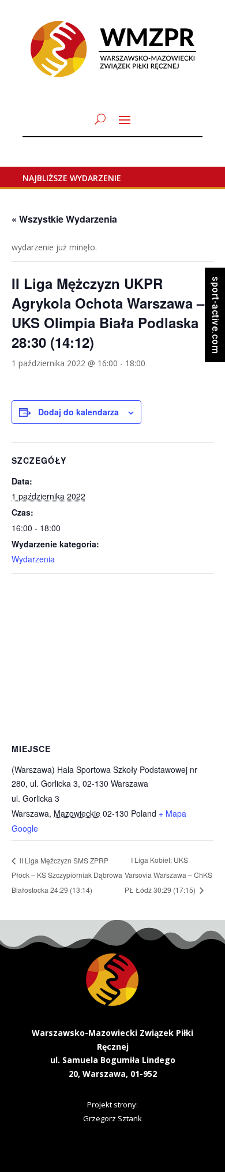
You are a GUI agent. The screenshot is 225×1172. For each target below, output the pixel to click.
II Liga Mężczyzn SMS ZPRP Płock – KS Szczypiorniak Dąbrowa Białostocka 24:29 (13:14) (67, 875)
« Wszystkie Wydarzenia (64, 219)
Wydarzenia (33, 559)
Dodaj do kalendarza (78, 412)
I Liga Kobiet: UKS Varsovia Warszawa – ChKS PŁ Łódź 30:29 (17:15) (168, 875)
